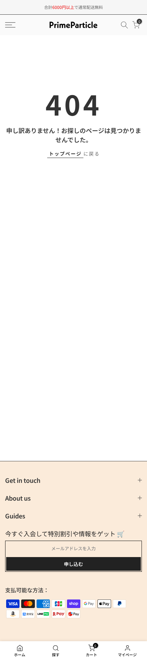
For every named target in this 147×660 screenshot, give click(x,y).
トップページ (65, 153)
